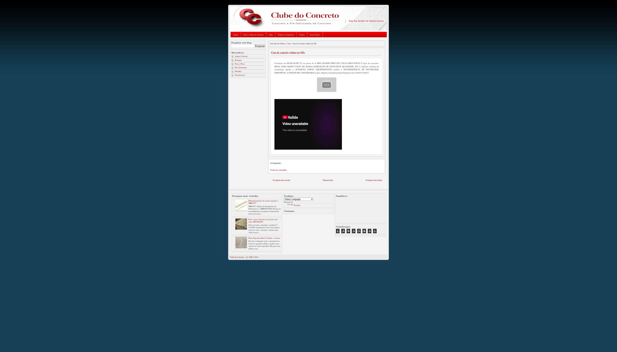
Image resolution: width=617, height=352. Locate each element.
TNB (250, 257)
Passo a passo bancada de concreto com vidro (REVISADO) (263, 220)
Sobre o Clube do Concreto (253, 34)
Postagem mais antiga (374, 180)
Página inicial (328, 180)
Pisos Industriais (241, 67)
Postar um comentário (278, 170)
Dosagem (238, 60)
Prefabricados (240, 75)
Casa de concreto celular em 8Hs (288, 52)
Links (271, 34)
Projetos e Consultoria (286, 34)
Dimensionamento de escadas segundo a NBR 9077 (263, 201)
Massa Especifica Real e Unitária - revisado (264, 238)
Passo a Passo (240, 64)
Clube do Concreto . (237, 257)
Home (282, 43)
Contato (302, 34)
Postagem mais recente (281, 180)
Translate (297, 205)
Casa (288, 43)
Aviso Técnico (315, 34)
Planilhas (238, 71)
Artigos (235, 34)
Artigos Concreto (241, 56)
